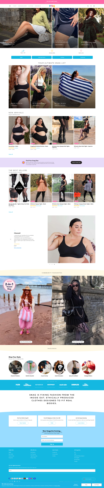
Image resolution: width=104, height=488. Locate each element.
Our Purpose (33, 454)
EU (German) (77, 459)
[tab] (49, 264)
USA (75, 454)
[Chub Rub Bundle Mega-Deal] (65, 28)
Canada (75, 461)
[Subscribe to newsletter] (94, 470)
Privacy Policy (57, 485)
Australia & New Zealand (79, 455)
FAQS (10, 452)
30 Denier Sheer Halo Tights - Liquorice (83, 146)
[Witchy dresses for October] (91, 28)
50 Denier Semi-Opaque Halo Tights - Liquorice (61, 147)
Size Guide (23, 423)
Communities (55, 454)
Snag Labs (11, 457)
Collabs (54, 455)
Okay (86, 484)
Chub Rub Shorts (41, 57)
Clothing (62, 57)
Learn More (81, 423)
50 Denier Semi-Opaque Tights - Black (61, 204)
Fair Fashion (33, 452)
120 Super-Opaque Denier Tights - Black (83, 204)
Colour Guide (11, 455)
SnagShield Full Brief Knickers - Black (39, 146)
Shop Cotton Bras (17, 247)
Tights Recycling (34, 455)
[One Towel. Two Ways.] (73, 86)
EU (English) (76, 457)
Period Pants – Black (13, 146)
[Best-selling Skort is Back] (41, 86)
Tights (21, 57)
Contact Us (54, 452)
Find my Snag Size (76, 162)
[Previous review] (10, 239)
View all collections (52, 348)
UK (75, 452)
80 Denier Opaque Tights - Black (38, 204)
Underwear (82, 57)
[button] (10, 6)
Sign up (52, 444)
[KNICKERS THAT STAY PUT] (19, 86)
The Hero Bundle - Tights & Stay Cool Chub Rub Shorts (19, 204)
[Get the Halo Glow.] (26, 28)
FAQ (52, 423)
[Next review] (93, 239)
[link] (91, 6)
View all (11, 154)
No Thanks (97, 484)
